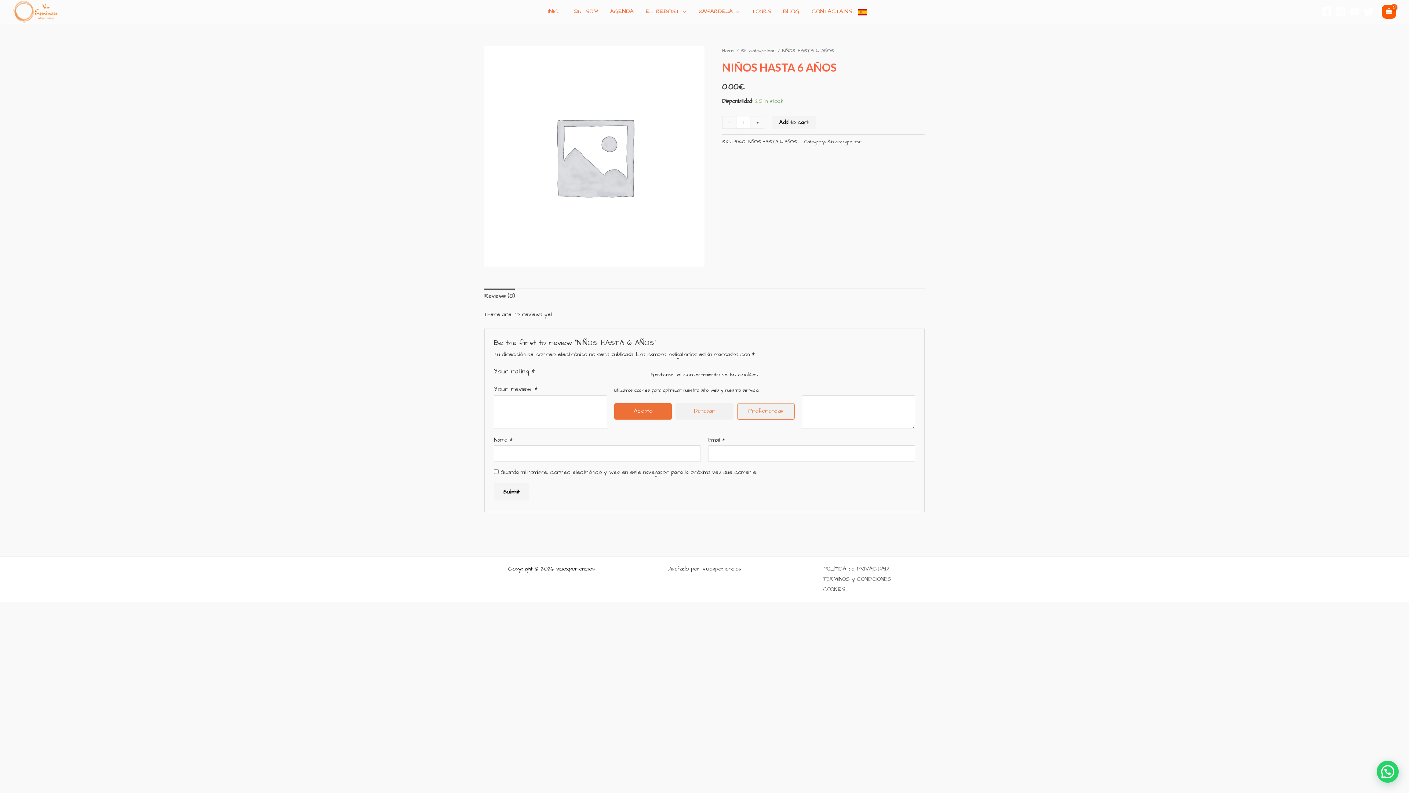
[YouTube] (1355, 12)
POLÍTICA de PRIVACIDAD (856, 569)
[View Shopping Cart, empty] (1389, 12)
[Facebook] (1327, 12)
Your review (516, 389)
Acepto (643, 411)
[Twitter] (1369, 12)
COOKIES (834, 589)
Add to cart (794, 122)
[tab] (499, 296)
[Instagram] (1341, 12)
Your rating (514, 371)
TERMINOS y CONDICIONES (857, 579)
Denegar (704, 411)
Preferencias (765, 411)
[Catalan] (862, 11)
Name (503, 440)
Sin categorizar (758, 50)
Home (728, 50)
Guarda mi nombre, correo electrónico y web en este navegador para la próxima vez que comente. (629, 472)
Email (717, 440)
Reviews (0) (499, 296)
